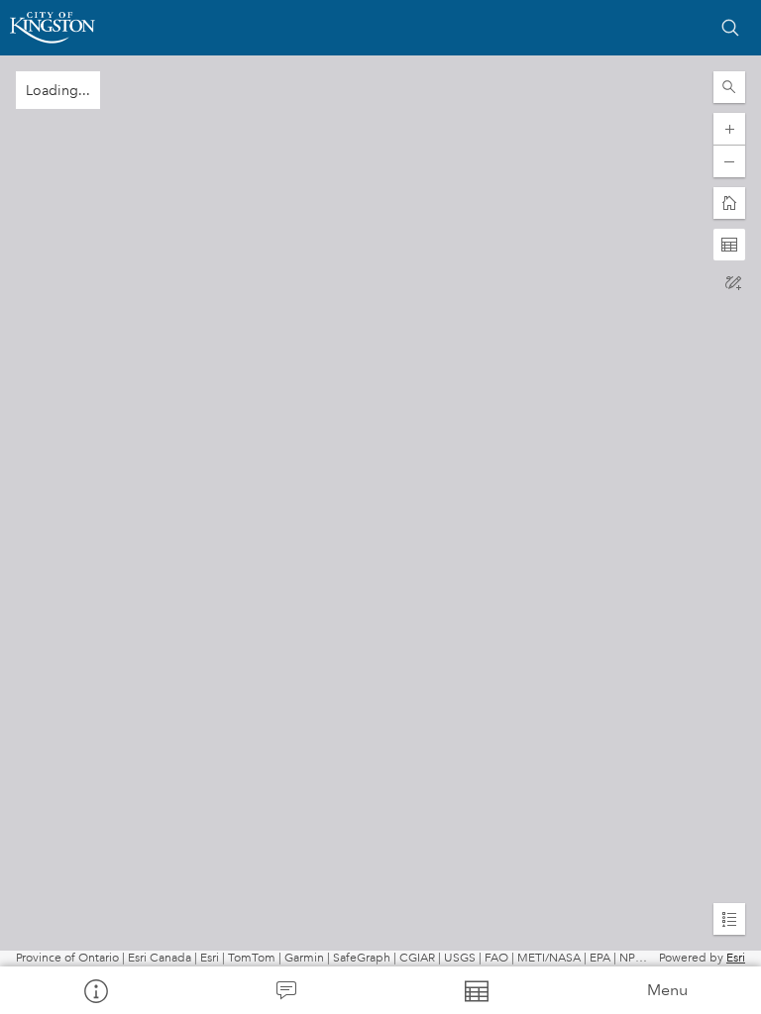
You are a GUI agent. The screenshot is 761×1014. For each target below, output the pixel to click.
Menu (667, 989)
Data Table (475, 990)
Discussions (285, 990)
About (95, 990)
